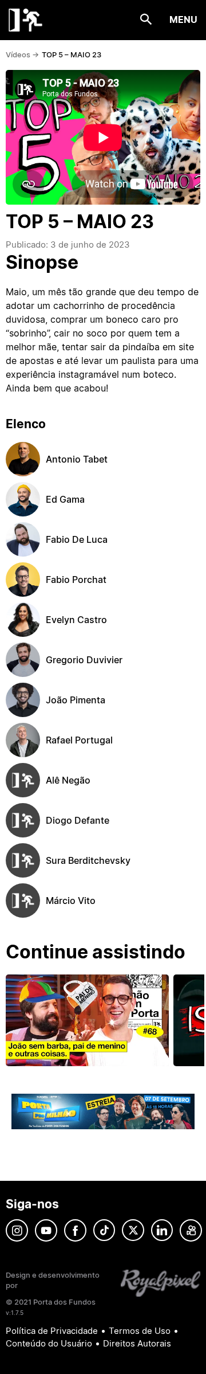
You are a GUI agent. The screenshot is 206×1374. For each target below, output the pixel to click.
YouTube (46, 1230)
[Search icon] (146, 19)
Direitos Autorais (137, 1343)
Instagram (17, 1230)
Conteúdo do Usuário (49, 1343)
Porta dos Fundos (26, 20)
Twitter (133, 1230)
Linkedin (162, 1230)
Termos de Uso (140, 1330)
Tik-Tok (104, 1230)
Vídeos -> (22, 54)
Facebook (75, 1230)
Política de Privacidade (52, 1330)
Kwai (191, 1230)
